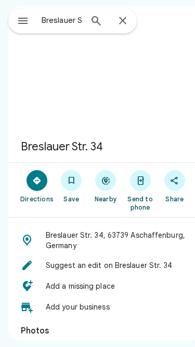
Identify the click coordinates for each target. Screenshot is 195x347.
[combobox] (62, 20)
